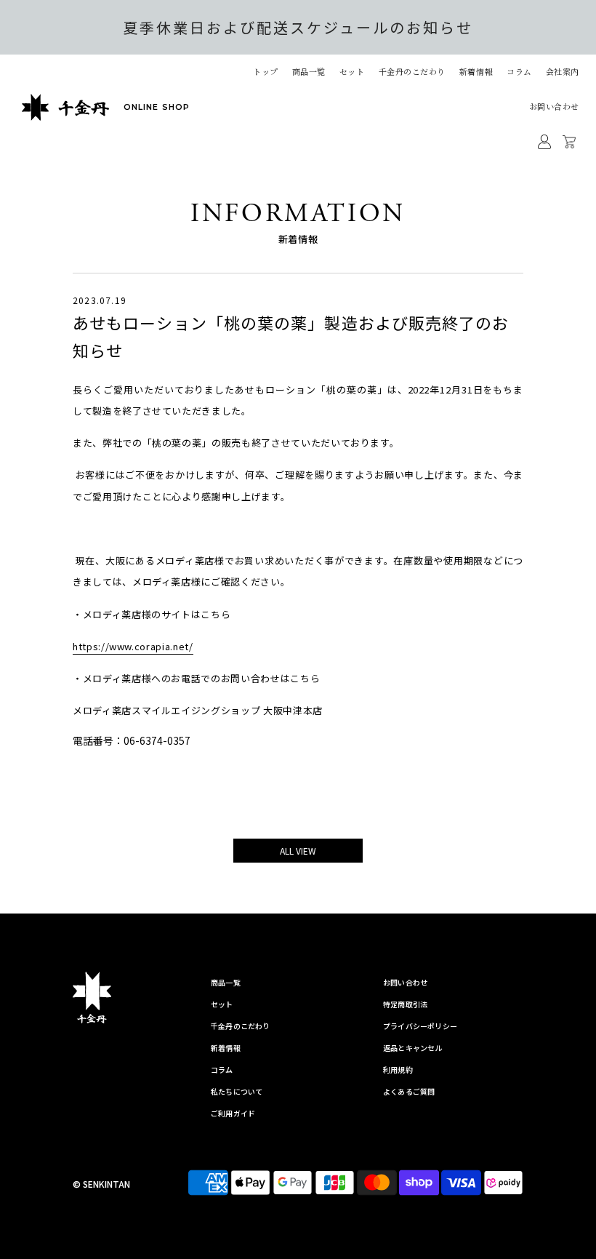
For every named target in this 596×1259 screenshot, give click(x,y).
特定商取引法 (405, 1004)
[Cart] (571, 141)
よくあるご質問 (409, 1091)
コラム (519, 71)
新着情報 (476, 71)
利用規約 (398, 1069)
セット (352, 71)
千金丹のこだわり (412, 71)
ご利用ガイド (233, 1113)
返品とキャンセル (413, 1047)
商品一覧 (226, 982)
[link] (298, 740)
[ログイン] (544, 142)
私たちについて (236, 1091)
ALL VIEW (298, 850)
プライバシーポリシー (420, 1025)
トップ (265, 71)
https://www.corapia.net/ (133, 646)
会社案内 (562, 71)
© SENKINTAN (101, 1184)
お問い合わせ (554, 106)
